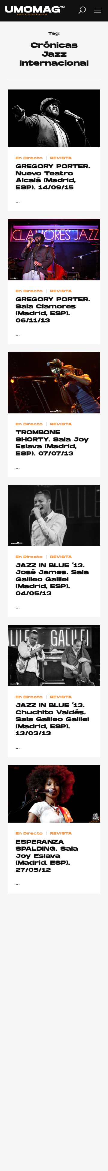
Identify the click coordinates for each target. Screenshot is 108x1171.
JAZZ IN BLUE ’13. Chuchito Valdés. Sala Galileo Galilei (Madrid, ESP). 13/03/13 (52, 720)
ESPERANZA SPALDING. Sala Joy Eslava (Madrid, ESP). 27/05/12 (47, 856)
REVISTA (61, 158)
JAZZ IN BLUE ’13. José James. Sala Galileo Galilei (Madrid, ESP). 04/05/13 (52, 580)
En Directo (29, 158)
